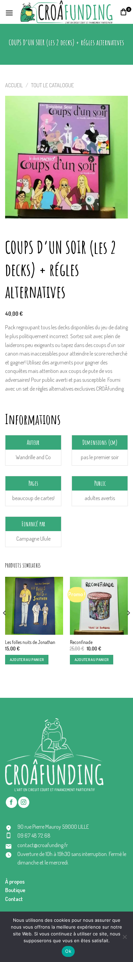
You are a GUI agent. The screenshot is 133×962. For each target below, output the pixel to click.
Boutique (15, 890)
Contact (14, 899)
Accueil (14, 85)
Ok (68, 951)
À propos (15, 881)
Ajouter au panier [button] (27, 659)
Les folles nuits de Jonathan (30, 642)
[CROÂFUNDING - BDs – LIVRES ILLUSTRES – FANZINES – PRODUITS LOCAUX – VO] (66, 11)
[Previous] (4, 626)
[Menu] (9, 12)
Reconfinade (81, 642)
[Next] (128, 626)
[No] (124, 938)
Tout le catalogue (52, 85)
